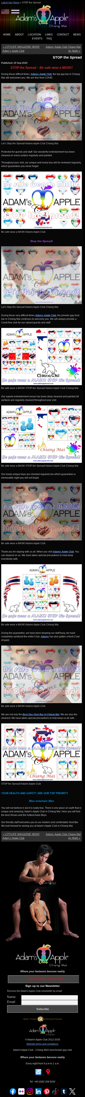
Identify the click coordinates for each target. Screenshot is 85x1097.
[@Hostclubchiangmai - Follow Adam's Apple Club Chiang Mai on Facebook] (13, 1093)
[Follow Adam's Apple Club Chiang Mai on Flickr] (21, 1093)
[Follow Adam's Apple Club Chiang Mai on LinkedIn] (38, 1093)
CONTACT (63, 34)
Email (11, 1002)
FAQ (49, 38)
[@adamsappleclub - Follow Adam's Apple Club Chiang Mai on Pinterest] (47, 1093)
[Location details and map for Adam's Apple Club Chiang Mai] (48, 1074)
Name (11, 997)
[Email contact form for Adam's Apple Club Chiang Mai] (38, 1074)
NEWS (77, 34)
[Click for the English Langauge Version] (6, 12)
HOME (7, 34)
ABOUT (19, 34)
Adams (45, 636)
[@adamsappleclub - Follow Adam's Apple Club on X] (72, 1093)
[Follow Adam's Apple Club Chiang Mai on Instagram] (30, 1093)
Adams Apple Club (41, 74)
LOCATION (34, 34)
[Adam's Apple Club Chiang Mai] (43, 28)
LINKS (49, 34)
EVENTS (37, 38)
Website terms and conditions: (42, 1044)
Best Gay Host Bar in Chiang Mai (41, 714)
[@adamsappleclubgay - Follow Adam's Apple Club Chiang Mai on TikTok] (55, 1093)
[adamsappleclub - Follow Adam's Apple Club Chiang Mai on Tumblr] (64, 1093)
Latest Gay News (10, 2)
